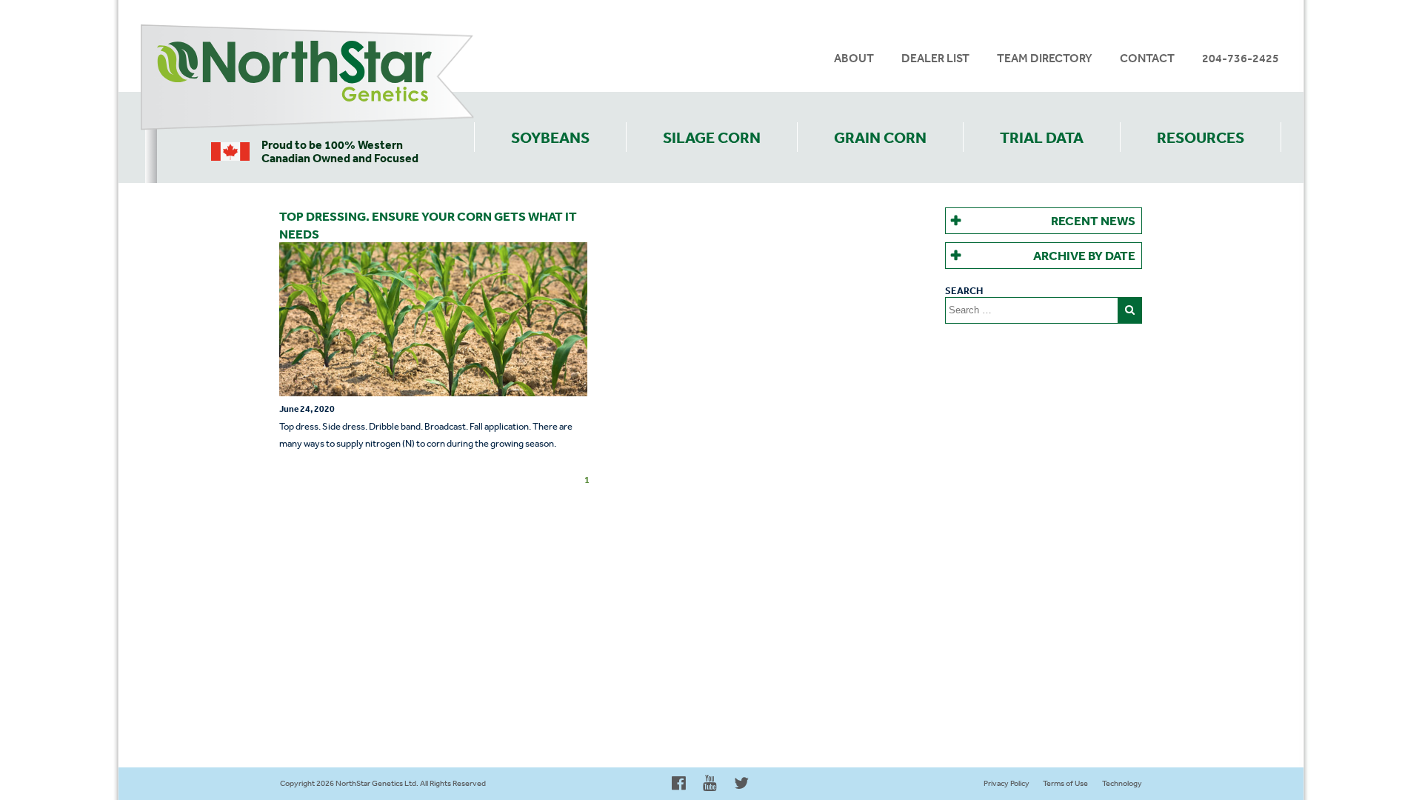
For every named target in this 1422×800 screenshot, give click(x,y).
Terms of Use (1065, 783)
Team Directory (1044, 57)
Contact (1147, 57)
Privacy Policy (1006, 783)
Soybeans (550, 137)
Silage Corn (712, 137)
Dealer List (935, 57)
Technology (1122, 783)
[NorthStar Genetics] (307, 77)
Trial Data (1042, 137)
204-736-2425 (1240, 57)
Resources (1200, 137)
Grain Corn (880, 137)
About (854, 57)
